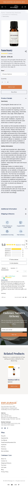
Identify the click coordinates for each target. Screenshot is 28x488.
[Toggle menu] (2, 7)
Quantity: (4, 78)
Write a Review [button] (14, 259)
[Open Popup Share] (26, 51)
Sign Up (14, 334)
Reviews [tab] (4, 268)
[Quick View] (18, 367)
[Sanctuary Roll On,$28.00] (14, 371)
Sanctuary (3, 293)
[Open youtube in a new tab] (5, 428)
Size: (3, 70)
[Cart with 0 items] (25, 7)
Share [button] (4, 297)
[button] (23, 297)
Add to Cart (11, 87)
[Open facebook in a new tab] (8, 428)
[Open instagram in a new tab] (2, 428)
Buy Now (14, 92)
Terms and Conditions (14, 339)
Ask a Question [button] (14, 263)
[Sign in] (22, 7)
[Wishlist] (13, 367)
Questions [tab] (13, 268)
